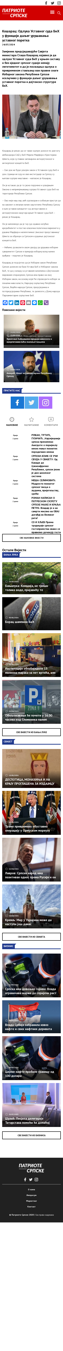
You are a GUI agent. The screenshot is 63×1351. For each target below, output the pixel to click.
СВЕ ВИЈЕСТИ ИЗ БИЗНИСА (32, 1135)
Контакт (31, 1206)
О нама (31, 1189)
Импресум (31, 1195)
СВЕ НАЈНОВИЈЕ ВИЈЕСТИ (32, 538)
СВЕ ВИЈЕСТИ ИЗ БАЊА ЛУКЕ (31, 732)
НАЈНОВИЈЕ (12, 424)
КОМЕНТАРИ (51, 424)
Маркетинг (31, 1201)
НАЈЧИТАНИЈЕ (31, 424)
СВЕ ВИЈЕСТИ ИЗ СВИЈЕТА (31, 936)
